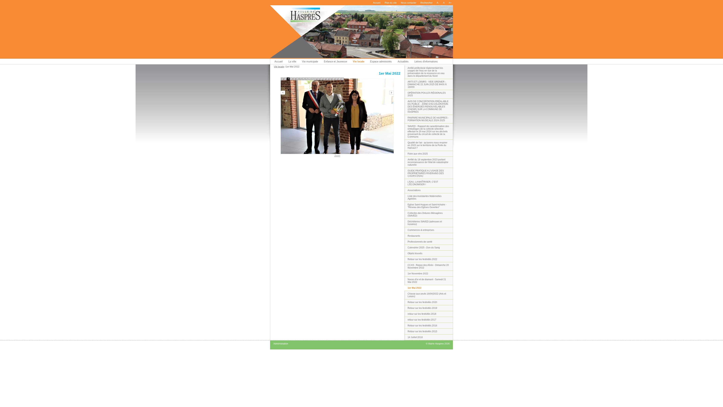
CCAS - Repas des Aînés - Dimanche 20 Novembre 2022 (428, 266)
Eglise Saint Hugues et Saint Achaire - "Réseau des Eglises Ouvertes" (427, 206)
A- (438, 3)
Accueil (377, 3)
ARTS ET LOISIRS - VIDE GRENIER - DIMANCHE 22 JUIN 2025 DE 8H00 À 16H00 (427, 84)
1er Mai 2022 (414, 288)
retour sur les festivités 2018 (422, 314)
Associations (414, 190)
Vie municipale (310, 61)
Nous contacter (408, 3)
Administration (280, 343)
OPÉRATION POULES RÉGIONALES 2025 (427, 94)
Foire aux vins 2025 (418, 153)
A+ (450, 3)
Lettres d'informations (426, 61)
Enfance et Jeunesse (335, 61)
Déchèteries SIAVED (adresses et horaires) (425, 223)
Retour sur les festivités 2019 (422, 308)
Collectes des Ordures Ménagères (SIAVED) (425, 214)
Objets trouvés (415, 253)
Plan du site (391, 3)
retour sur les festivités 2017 (422, 319)
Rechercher (426, 3)
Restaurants (414, 236)
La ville (292, 61)
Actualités (403, 61)
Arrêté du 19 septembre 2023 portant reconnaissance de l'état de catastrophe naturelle (428, 162)
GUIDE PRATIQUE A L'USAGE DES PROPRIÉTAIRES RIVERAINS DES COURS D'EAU (426, 173)
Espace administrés (381, 61)
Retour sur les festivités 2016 (422, 325)
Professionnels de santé (420, 241)
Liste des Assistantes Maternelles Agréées (425, 197)
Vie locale (358, 61)
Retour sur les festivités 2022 (422, 259)
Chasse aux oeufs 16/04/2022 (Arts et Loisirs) (427, 295)
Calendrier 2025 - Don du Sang (424, 247)
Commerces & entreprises (421, 230)
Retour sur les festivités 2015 (422, 331)
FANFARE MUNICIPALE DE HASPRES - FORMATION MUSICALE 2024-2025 (428, 119)
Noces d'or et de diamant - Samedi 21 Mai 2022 (427, 280)
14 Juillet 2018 (415, 337)
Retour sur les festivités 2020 (422, 302)
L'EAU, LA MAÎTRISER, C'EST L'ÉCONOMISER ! (423, 183)
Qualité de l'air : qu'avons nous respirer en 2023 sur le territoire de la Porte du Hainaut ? (427, 145)
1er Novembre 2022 (418, 273)
